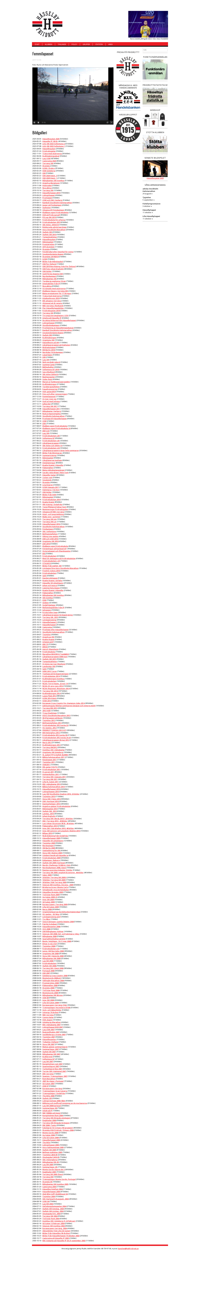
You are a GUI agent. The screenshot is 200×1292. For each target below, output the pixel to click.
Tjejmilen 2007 (48, 1037)
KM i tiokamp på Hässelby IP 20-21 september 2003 (63, 1240)
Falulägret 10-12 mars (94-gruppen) (57, 1127)
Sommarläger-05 (49, 1167)
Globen (45, 602)
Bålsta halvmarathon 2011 (53, 757)
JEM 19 (45, 644)
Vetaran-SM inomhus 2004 (53, 1226)
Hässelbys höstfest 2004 (52, 1189)
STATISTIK (99, 44)
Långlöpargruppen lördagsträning (57, 615)
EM (43, 553)
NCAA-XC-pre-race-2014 (52, 686)
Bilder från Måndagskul (52, 261)
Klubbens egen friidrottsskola (55, 546)
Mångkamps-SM (49, 278)
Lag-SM (45, 359)
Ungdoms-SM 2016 (50, 541)
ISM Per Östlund (49, 264)
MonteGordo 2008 (50, 993)
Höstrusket (47, 185)
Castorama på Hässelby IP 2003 (55, 1238)
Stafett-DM (47, 335)
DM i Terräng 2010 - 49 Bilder (54, 821)
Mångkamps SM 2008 (51, 958)
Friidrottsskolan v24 (50, 448)
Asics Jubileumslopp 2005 (53, 1147)
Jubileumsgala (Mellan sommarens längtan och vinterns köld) (68, 705)
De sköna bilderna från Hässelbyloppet (59, 320)
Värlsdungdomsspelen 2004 (54, 1206)
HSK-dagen (47, 1020)
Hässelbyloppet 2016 (51, 524)
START (37, 44)
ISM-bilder (47, 271)
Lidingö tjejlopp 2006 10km (53, 1101)
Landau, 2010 (48, 813)
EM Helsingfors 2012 (51, 732)
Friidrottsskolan (49, 556)
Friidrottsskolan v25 (50, 440)
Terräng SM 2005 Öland (52, 1174)
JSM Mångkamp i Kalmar (53, 931)
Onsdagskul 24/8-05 (50, 1157)
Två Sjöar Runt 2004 (50, 1218)
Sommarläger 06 (49, 1108)
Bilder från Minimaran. (52, 453)
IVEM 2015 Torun (49, 671)
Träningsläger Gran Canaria (54, 1091)
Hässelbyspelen (49, 1039)
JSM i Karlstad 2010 (50, 801)
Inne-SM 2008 (48, 1000)
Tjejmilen (46, 634)
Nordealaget (48, 845)
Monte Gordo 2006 (50, 1132)
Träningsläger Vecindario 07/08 (56, 1007)
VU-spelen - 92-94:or (51, 914)
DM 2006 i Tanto (49, 1125)
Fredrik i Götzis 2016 (51, 570)
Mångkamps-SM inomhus (53, 180)
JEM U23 (45, 431)
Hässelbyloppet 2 (49, 622)
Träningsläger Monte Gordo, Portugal (59, 1179)
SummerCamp (48, 364)
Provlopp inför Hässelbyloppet (55, 629)
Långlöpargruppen (50, 443)
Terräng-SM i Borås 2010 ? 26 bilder (57, 818)
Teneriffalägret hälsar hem (54, 507)
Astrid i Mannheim (50, 649)
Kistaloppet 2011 (49, 759)
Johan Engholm (48, 816)
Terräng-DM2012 (49, 747)
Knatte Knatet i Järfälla (52, 580)
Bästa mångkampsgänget (53, 470)
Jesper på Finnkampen (51, 205)
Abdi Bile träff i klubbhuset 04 (55, 1194)
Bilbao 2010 (47, 833)
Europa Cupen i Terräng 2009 (54, 904)
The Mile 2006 (48, 1096)
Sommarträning (49, 455)
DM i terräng (47, 1074)
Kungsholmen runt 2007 (52, 1064)
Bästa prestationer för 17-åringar (56, 293)
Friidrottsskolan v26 (50, 435)
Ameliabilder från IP (51, 283)
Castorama (47, 627)
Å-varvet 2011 (48, 772)
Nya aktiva (47, 188)
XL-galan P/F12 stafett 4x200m (55, 754)
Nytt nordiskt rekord (51, 362)
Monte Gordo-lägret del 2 (53, 1169)
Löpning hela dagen (51, 588)
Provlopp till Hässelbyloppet (54, 418)
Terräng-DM (47, 1177)
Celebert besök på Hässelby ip (55, 855)
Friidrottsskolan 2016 (51, 499)
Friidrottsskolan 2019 (51, 222)
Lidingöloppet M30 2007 (52, 1027)
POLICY (74, 44)
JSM (44, 423)
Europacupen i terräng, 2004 (54, 1228)
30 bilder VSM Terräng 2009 (54, 882)
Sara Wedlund (48, 372)
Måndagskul (47, 242)
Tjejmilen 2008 (48, 946)
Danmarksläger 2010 (51, 804)
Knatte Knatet (48, 502)
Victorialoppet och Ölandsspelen (56, 551)
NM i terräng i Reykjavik (52, 305)
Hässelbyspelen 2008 (51, 926)
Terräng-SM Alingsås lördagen (56, 1123)
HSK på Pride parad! (51, 215)
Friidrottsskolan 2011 (51, 769)
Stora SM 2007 (48, 1044)
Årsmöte (46, 166)
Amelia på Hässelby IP (51, 318)
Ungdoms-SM (48, 340)
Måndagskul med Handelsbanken (128, 86)
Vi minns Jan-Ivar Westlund (53, 664)
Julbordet (46, 404)
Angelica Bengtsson (51, 183)
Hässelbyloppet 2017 (51, 408)
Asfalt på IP (47, 1110)
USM (44, 421)
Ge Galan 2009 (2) (49, 897)
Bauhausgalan (48, 377)
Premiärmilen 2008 (50, 983)
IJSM (44, 600)
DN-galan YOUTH (50, 767)
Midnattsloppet (49, 347)
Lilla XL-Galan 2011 (50, 781)
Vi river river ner (49, 399)
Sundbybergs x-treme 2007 (54, 1034)
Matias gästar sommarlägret (54, 1047)
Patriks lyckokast (49, 924)
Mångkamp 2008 (49, 936)
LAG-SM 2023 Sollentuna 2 (53, 143)
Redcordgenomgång (51, 413)
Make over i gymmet (51, 516)
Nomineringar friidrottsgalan (55, 509)
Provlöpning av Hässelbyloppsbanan (58, 328)
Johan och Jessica (49, 585)
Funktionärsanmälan (155, 56)
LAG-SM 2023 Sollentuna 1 (53, 146)
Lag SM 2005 (47, 1164)
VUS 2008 (46, 929)
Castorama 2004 (49, 1186)
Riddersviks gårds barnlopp (54, 227)
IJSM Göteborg (48, 170)
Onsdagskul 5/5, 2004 (51, 1213)
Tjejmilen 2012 (48, 720)
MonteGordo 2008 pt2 (51, 978)
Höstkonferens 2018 (50, 298)
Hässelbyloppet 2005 (51, 1140)
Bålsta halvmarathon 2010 (53, 786)
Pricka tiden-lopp (49, 612)
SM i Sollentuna (49, 531)
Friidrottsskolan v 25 (51, 561)
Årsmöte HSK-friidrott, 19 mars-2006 (58, 1130)
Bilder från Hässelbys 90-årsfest (56, 1233)
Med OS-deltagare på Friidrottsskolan (59, 558)
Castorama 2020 (49, 161)
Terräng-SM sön (49, 519)
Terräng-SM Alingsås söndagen (56, 1118)
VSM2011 (46, 764)
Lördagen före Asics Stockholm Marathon (60, 568)
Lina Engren (47, 485)
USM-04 (45, 1201)
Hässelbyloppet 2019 (51, 193)
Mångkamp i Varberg (51, 411)
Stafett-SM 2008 (49, 966)
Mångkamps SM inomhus (53, 595)
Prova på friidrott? (128, 52)
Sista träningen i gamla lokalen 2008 (58, 921)
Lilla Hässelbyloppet (151, 216)
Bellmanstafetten (49, 534)
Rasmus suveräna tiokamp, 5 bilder (57, 870)
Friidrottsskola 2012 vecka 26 (54, 735)
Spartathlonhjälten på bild (53, 939)
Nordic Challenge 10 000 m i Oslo (56, 865)
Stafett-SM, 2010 (49, 811)
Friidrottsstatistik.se (155, 85)
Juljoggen (46, 610)
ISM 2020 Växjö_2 (49, 175)
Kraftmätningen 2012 (51, 745)
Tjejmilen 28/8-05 (49, 1154)
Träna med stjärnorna (52, 153)
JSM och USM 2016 (50, 539)
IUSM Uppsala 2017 (50, 487)
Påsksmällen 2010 (49, 826)
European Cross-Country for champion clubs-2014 (63, 703)
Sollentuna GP (48, 438)
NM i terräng (48, 1015)
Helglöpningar (48, 462)
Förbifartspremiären (151, 203)
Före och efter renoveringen (54, 394)
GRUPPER (86, 44)
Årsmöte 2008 (48, 988)
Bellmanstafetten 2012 (52, 723)
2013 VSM (46, 710)
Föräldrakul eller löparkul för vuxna (57, 251)
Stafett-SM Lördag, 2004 (52, 1211)
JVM (44, 357)
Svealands (46, 480)
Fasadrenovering (49, 389)
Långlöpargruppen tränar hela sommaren (60, 450)
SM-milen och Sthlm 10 (52, 445)
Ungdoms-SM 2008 (50, 953)
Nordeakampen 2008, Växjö (54, 867)
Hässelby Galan (49, 475)
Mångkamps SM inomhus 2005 (55, 1184)
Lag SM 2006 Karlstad (51, 1105)
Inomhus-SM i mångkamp (53, 750)
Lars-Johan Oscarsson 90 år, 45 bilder (58, 823)
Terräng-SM (47, 190)
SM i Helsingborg (49, 1159)
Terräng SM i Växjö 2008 (52, 968)
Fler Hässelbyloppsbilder (53, 308)
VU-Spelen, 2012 (49, 728)
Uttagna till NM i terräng (53, 512)
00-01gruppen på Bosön (52, 718)
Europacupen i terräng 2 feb (54, 1005)
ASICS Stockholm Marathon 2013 (56, 715)
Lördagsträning (49, 620)
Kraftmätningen (49, 337)
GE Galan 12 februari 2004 (53, 1223)
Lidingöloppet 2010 (50, 791)
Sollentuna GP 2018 (50, 369)
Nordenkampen (49, 276)
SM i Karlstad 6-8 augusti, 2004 (55, 1199)
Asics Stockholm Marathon (53, 229)
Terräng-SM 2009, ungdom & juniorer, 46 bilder (63, 872)
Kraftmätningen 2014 (51, 693)
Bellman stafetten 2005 (52, 1152)
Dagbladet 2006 (49, 1120)
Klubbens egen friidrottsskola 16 (56, 428)
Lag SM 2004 (47, 1204)
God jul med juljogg (51, 401)
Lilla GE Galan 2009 (50, 907)
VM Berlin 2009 (48, 848)
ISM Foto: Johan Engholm (53, 269)
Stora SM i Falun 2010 (51, 799)
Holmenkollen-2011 (50, 774)
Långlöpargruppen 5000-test (54, 656)
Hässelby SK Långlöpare (52, 583)
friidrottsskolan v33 (50, 948)
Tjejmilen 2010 (48, 796)
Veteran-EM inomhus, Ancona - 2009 (57, 885)
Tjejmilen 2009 (48, 843)
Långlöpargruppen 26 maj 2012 (55, 740)
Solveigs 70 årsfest (50, 1012)
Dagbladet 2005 (49, 1172)
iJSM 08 (45, 997)
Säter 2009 (46, 875)
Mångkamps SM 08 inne (52, 995)
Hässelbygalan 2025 (50, 139)
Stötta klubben (155, 132)
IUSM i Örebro (48, 168)
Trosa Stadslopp (49, 713)
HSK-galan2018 (49, 391)
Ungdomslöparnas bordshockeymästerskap (61, 912)
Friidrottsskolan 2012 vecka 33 (55, 725)
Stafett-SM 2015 (49, 659)
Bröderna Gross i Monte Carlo (55, 887)
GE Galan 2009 (48, 902)
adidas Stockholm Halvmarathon (150, 189)
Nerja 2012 (47, 742)
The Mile (46, 1142)
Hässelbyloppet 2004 (51, 1191)
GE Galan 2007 (48, 1083)
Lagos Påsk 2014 (49, 696)
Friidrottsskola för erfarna (53, 220)
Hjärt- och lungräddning (53, 514)
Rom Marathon (48, 1078)
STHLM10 (46, 563)
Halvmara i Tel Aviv (50, 489)
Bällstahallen (48, 367)
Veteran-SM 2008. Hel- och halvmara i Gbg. (60, 934)
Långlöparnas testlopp (52, 460)
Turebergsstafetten (51, 386)
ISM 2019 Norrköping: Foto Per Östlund (59, 266)
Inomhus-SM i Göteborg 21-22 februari (59, 1221)
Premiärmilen (48, 244)
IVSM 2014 (46, 701)
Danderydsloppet (50, 578)
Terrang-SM (47, 163)
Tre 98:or (46, 919)
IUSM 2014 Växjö (49, 698)
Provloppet (47, 197)
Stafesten (46, 207)
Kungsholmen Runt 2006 (52, 1115)
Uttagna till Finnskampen (53, 210)
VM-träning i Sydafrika (52, 504)
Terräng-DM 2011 (50, 779)
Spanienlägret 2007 (50, 1066)
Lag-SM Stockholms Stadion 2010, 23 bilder (60, 794)
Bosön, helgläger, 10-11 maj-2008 (56, 941)
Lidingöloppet (48, 195)
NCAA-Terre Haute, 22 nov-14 (55, 683)
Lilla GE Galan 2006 (50, 1137)
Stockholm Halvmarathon (53, 416)
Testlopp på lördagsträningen (55, 674)
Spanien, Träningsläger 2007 (54, 1076)
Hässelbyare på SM (50, 342)
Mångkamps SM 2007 (51, 1054)
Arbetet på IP (48, 642)
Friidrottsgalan (49, 151)
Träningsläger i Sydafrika (53, 1093)
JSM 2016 (46, 543)
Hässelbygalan (48, 148)
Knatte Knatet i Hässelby (52, 465)
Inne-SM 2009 (48, 899)
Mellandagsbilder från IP (53, 607)
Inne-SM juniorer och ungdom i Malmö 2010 (61, 831)
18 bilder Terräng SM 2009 (53, 880)
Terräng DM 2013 (49, 708)
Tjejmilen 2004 (48, 1196)
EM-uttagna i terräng (51, 301)
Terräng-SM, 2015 (50, 617)
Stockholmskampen (50, 325)
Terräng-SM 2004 (49, 1216)
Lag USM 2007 (48, 1029)
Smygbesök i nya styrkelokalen (55, 889)
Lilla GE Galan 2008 (50, 1002)
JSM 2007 (46, 973)
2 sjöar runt (47, 477)
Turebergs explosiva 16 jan (54, 281)
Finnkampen (47, 529)
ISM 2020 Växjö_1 (49, 178)
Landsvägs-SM (48, 666)
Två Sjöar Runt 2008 (50, 990)
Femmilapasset (49, 396)
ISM (44, 173)
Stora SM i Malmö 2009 (52, 853)
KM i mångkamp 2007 (51, 1024)
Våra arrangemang (155, 185)
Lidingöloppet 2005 (50, 1145)
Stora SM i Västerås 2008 (52, 956)
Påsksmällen (47, 467)
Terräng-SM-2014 (50, 691)
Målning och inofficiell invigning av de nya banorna (64, 1103)
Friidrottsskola (48, 651)
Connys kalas (47, 1017)
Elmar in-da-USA (49, 943)
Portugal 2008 (48, 970)
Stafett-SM (47, 232)
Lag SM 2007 (47, 1061)
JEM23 (45, 647)
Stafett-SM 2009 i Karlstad (53, 862)
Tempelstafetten (49, 237)
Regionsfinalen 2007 (51, 1032)
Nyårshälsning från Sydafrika (55, 835)
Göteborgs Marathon (51, 1022)
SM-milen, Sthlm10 (50, 224)
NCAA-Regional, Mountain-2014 (56, 688)
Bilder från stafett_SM (51, 566)
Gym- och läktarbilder (51, 1010)
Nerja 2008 (47, 909)
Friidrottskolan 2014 (51, 676)
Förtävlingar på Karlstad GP (54, 548)
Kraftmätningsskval (50, 156)
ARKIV (110, 44)
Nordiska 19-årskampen (52, 352)
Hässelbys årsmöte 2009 (52, 892)
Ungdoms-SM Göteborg (52, 752)
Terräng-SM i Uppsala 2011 (54, 777)
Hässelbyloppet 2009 (51, 838)
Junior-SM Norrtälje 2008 (53, 951)
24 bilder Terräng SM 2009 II (54, 877)
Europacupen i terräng (52, 1088)
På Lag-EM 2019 (49, 217)
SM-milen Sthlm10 (50, 374)
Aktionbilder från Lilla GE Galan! (56, 1231)
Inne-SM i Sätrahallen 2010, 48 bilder (58, 828)
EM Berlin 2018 (48, 350)
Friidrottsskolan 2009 (51, 858)
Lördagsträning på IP (51, 916)
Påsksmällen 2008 (49, 985)
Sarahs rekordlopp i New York (55, 472)
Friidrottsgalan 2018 (51, 310)
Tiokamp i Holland (50, 1042)
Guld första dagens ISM (52, 274)
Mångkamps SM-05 (50, 1162)
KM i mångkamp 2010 (51, 784)
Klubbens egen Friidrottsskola (55, 212)
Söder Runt (47, 379)
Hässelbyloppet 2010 (51, 789)
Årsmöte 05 (47, 1181)
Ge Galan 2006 (48, 1135)
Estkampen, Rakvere (51, 860)
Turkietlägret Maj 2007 (52, 1069)
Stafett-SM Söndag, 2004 (53, 1208)
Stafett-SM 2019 (49, 234)
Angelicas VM (48, 637)
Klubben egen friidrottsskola (54, 426)
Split (44, 575)
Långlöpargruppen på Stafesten (56, 345)
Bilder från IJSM (49, 494)
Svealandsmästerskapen (53, 254)
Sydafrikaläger (49, 605)
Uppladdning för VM (51, 850)
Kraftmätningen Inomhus (53, 678)
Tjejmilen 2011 (48, 762)
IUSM (44, 259)
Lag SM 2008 (47, 961)
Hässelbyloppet (49, 624)
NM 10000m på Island (51, 1113)
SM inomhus (47, 597)
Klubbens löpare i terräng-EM (55, 291)
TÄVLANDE (62, 44)
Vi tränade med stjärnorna (53, 288)
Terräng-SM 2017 (49, 406)
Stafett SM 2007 (49, 1051)
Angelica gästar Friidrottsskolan (56, 806)
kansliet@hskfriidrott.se (128, 1248)
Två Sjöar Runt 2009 (50, 894)
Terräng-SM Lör (49, 521)
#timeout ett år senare (52, 303)
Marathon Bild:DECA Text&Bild (55, 654)
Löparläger (47, 355)
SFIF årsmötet (48, 247)
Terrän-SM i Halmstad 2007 (54, 1071)
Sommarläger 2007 (50, 1049)
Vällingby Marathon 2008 (53, 980)
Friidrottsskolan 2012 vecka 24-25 (56, 737)
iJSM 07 (45, 1086)
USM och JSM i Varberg (52, 200)
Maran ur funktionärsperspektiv (56, 381)
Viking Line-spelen (50, 536)
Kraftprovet (47, 1056)
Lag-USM (46, 158)
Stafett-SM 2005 (49, 1150)
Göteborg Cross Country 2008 (54, 975)
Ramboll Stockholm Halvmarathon (57, 202)
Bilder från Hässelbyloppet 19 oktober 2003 (60, 1235)
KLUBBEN (48, 44)
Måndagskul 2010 (49, 808)
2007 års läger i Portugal (53, 1081)
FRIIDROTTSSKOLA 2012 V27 (54, 730)
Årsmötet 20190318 (50, 256)
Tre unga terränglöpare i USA (55, 315)
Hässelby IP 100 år (50, 141)
